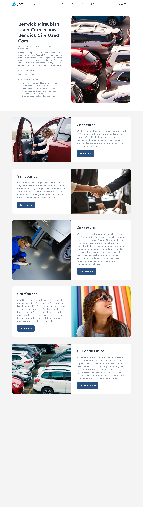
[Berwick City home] (19, 4)
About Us (74, 4)
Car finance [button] (26, 328)
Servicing (55, 4)
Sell (46, 4)
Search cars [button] (85, 153)
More (83, 4)
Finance (65, 4)
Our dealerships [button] (88, 385)
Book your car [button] (87, 271)
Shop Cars (35, 4)
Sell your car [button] (26, 205)
